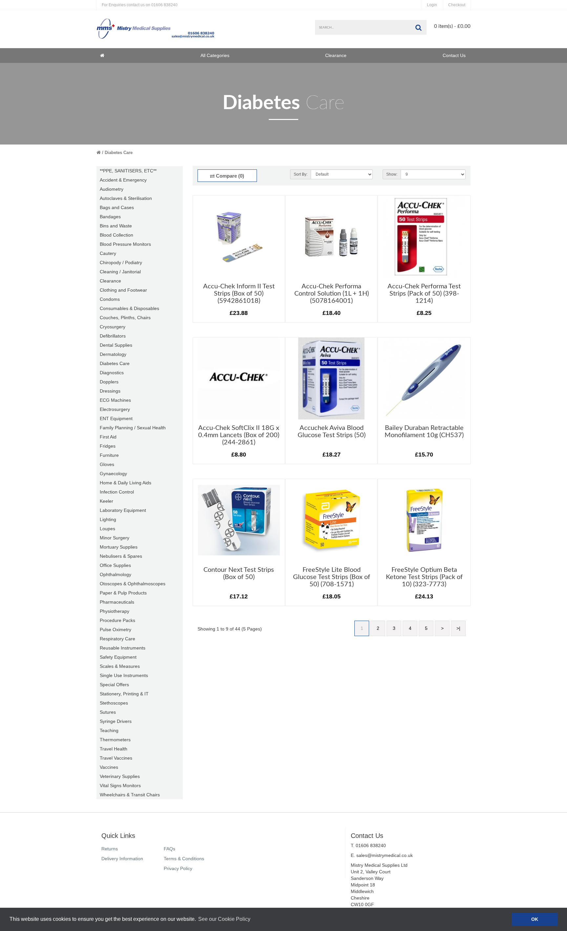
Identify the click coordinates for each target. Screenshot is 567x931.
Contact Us (454, 55)
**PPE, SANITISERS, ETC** (128, 170)
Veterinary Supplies (120, 776)
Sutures (108, 712)
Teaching (109, 730)
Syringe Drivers (116, 721)
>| (458, 628)
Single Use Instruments (124, 675)
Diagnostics (112, 372)
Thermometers (115, 739)
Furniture (109, 455)
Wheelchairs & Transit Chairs (130, 794)
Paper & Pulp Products (123, 592)
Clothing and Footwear (123, 290)
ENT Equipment (116, 418)
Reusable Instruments (122, 647)
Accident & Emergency (123, 180)
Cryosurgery (112, 326)
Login (432, 5)
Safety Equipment (118, 657)
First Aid (108, 436)
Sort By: (300, 174)
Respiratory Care (117, 638)
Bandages (110, 216)
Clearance (335, 55)
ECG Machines (115, 400)
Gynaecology (113, 473)
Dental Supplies (116, 345)
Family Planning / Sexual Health (133, 427)
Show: (391, 174)
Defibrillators (113, 336)
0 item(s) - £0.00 (452, 26)
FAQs (169, 848)
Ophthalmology (115, 574)
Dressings (110, 391)
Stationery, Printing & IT (124, 693)
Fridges (108, 446)
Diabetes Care (119, 152)
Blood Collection (116, 235)
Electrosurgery (115, 409)
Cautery (108, 253)
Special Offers (114, 684)
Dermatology (113, 354)
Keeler (106, 501)
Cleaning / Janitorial (120, 271)
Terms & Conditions (184, 858)
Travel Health (113, 748)
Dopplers (109, 381)
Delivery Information (122, 858)
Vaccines (109, 767)
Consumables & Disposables (129, 308)
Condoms (110, 299)
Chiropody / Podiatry (121, 262)
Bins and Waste (116, 225)
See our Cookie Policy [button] (224, 919)
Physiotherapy (114, 611)
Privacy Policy (178, 868)
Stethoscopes (114, 703)
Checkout (456, 5)
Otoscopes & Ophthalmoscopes (132, 583)
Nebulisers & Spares (121, 556)
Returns (109, 848)
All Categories (214, 55)
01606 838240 (140, 5)
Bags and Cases (117, 207)
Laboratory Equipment (123, 510)
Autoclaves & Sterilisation (126, 198)
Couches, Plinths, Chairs (125, 317)
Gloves (107, 464)
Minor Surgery (114, 537)
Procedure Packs (117, 620)
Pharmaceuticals (117, 602)
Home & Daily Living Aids (125, 482)
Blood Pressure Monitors (125, 244)
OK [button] (534, 919)
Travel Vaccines (116, 758)
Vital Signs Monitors (120, 785)
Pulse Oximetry (115, 629)
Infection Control (117, 492)
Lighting (108, 519)
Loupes (107, 528)
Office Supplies (115, 565)
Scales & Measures (120, 666)
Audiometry (111, 189)
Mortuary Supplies (118, 547)
